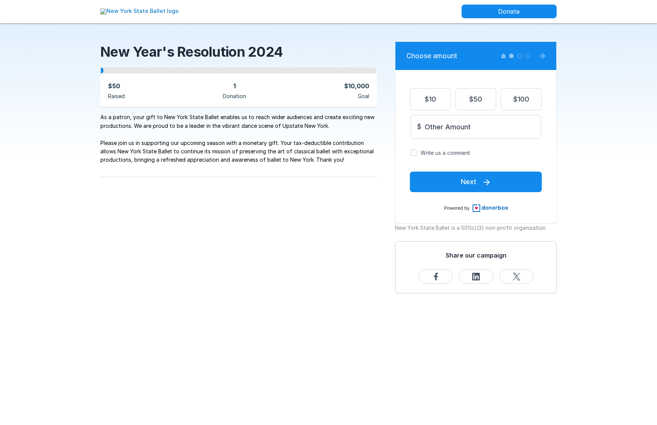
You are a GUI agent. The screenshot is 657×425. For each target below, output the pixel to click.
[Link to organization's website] (139, 11)
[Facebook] (436, 276)
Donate (509, 11)
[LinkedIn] (476, 276)
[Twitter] (516, 276)
